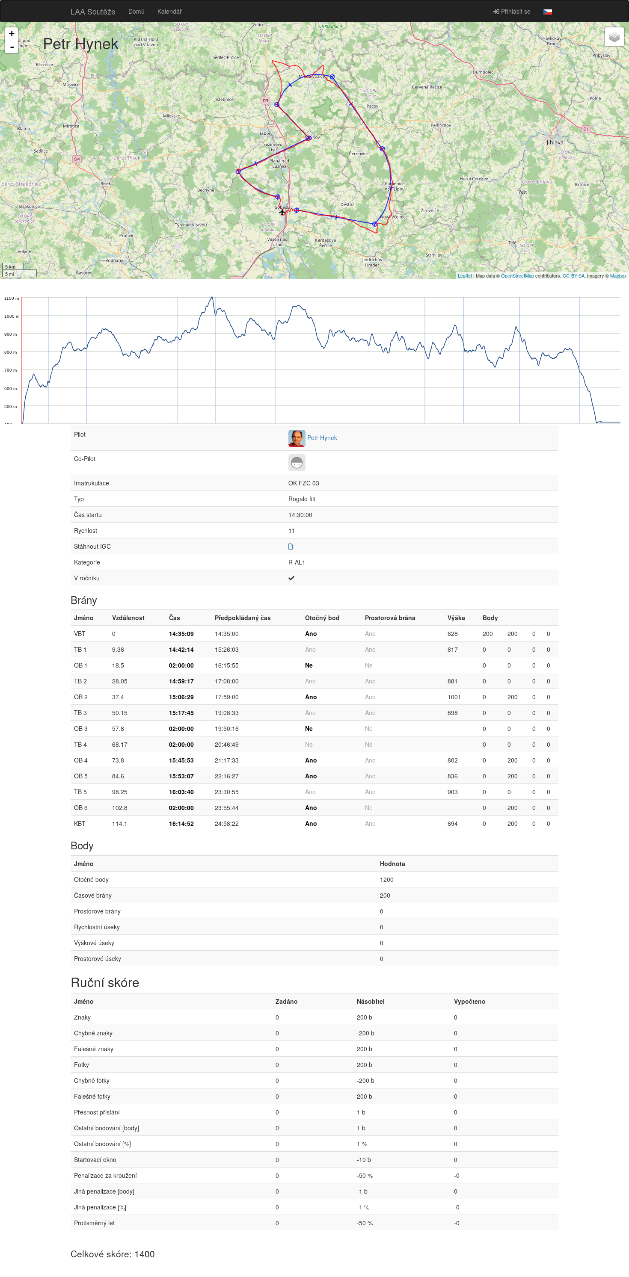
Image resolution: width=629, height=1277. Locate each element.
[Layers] (614, 36)
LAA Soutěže (93, 11)
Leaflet (465, 275)
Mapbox (618, 275)
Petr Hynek (322, 437)
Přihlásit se (515, 11)
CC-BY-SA (573, 275)
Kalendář (169, 11)
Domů (136, 11)
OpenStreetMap (517, 275)
